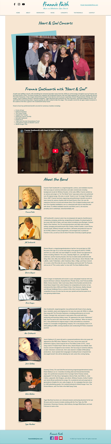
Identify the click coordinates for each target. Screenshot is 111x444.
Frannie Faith (56, 434)
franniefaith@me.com (35, 438)
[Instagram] (56, 438)
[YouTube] (23, 4)
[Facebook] (52, 438)
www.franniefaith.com (67, 208)
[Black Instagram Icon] (19, 4)
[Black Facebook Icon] (14, 4)
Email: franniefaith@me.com (89, 5)
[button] (53, 13)
